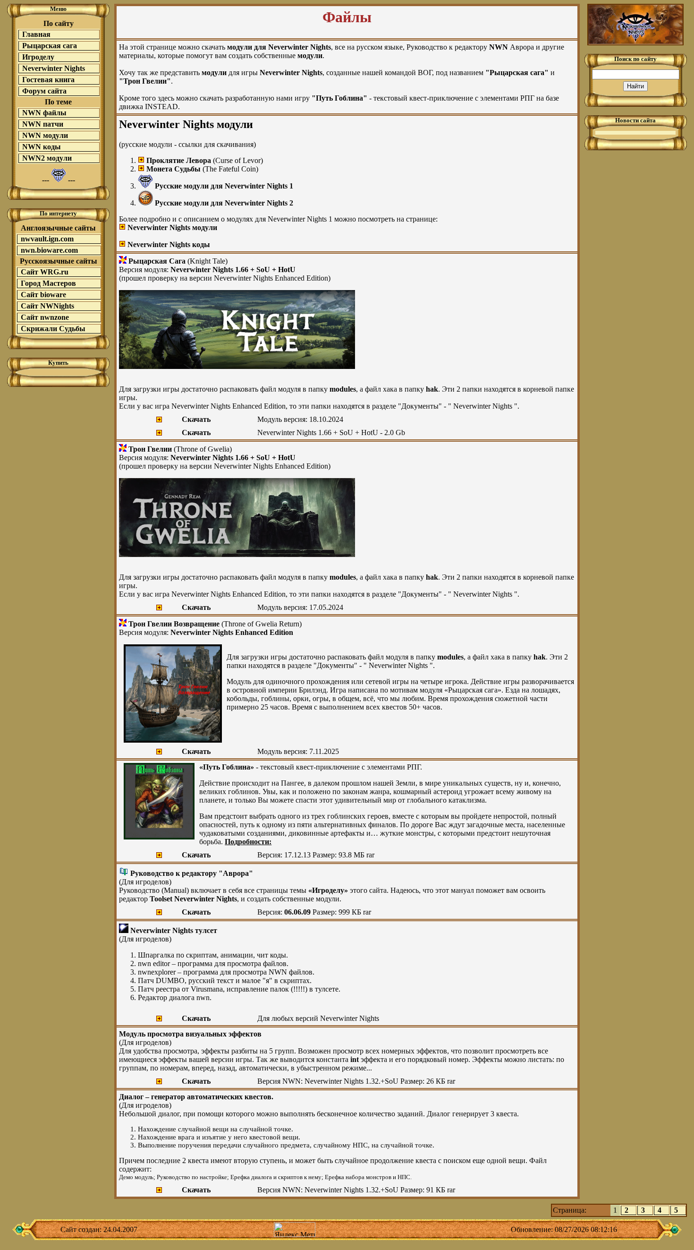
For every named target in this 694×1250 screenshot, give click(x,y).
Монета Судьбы (173, 169)
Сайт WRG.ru (44, 272)
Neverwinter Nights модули (172, 227)
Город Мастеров (48, 283)
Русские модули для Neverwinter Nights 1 (224, 186)
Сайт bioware (43, 295)
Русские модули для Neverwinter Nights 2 (224, 203)
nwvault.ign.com (47, 239)
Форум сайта (44, 91)
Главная (36, 34)
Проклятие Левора (178, 160)
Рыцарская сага (49, 46)
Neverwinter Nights (53, 68)
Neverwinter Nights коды (168, 244)
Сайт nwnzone (45, 317)
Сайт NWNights (47, 306)
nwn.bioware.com (49, 250)
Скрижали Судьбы (53, 329)
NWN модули (45, 135)
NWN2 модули (47, 158)
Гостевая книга (48, 80)
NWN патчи (42, 124)
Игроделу (38, 57)
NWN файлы (44, 113)
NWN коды (41, 147)
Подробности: (248, 842)
